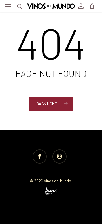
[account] (80, 6)
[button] (8, 6)
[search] (19, 6)
